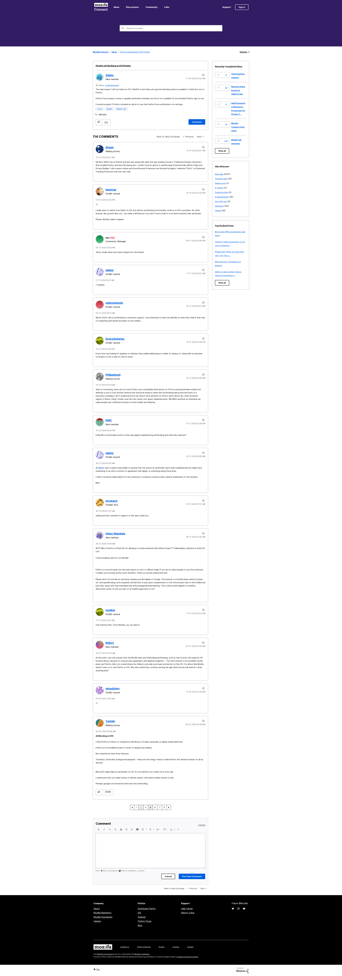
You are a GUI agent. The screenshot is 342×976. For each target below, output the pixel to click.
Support (226, 7)
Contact (190, 947)
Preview (201, 825)
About (97, 908)
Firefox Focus (144, 921)
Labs (166, 7)
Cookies (175, 947)
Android (141, 917)
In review (219, 188)
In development (112, 85)
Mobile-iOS (121, 109)
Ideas (116, 7)
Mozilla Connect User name (238, 127)
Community (151, 7)
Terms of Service (144, 947)
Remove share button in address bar (238, 90)
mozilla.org (124, 947)
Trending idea (221, 179)
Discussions (132, 7)
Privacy (161, 947)
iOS (139, 912)
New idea (219, 174)
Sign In (242, 7)
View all (222, 151)
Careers (97, 921)
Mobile (109, 109)
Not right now (221, 201)
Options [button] (243, 52)
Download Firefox (147, 908)
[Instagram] (238, 908)
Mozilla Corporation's (105, 954)
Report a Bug (187, 912)
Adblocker (102, 114)
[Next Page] (169, 807)
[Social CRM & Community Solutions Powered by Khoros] (242, 970)
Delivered (219, 206)
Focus (99, 109)
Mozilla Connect (101, 7)
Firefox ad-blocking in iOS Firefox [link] (135, 52)
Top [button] (98, 969)
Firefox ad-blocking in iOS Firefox (113, 65)
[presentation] (98, 829)
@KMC (101, 468)
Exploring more (221, 192)
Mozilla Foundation (103, 917)
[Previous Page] (132, 807)
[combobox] (171, 28)
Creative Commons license (187, 957)
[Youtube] (244, 908)
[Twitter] (233, 908)
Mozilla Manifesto (102, 912)
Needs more (220, 183)
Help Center (187, 908)
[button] (99, 122)
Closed (218, 210)
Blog (140, 925)
